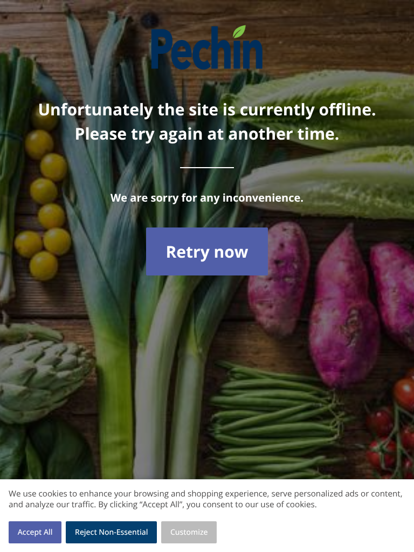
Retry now (206, 251)
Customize (189, 532)
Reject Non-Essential (111, 532)
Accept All (35, 532)
